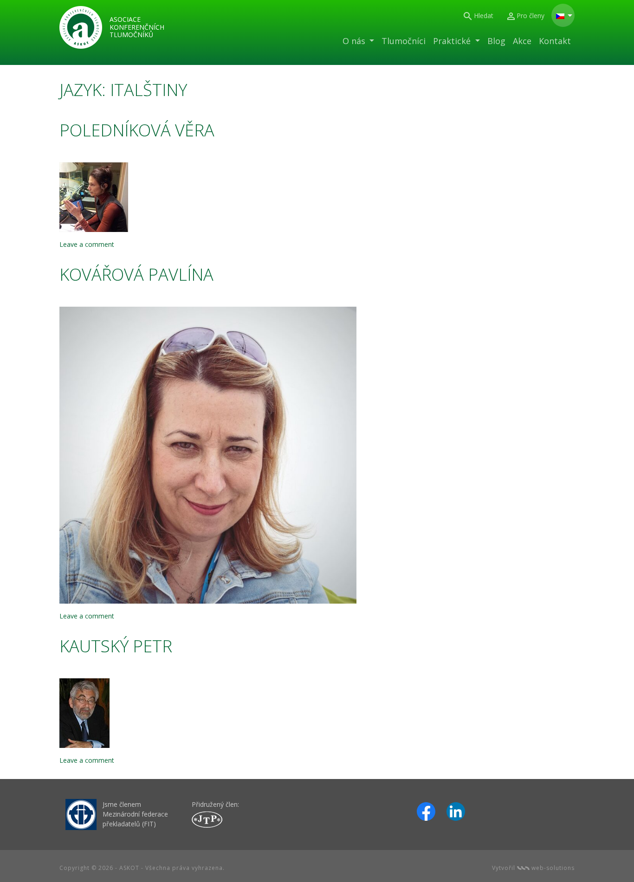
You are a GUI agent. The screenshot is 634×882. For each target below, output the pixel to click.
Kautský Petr (115, 646)
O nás (355, 40)
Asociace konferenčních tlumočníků (137, 27)
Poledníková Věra (136, 130)
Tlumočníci (404, 40)
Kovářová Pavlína (136, 274)
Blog (496, 40)
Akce (522, 40)
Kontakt (555, 40)
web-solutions (552, 868)
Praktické (453, 40)
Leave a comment (86, 244)
